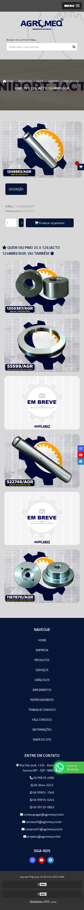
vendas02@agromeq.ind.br (43, 821)
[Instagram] (32, 860)
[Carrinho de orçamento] (81, 167)
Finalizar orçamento (51, 223)
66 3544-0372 (43, 785)
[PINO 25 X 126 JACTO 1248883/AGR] (42, 149)
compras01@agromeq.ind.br (44, 829)
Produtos (42, 660)
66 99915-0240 (43, 799)
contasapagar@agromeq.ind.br (43, 814)
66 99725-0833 (43, 807)
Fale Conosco (42, 719)
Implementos (42, 689)
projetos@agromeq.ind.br (43, 836)
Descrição (16, 189)
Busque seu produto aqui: (21, 40)
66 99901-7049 (43, 792)
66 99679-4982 (43, 777)
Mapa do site (42, 739)
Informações (42, 729)
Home (42, 640)
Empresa (42, 650)
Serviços (42, 670)
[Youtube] (41, 860)
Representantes (42, 699)
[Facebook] (50, 860)
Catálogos (42, 680)
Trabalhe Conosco (42, 709)
